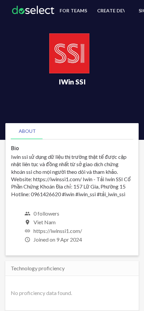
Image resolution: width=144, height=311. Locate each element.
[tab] (27, 131)
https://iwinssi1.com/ (57, 231)
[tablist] (72, 131)
